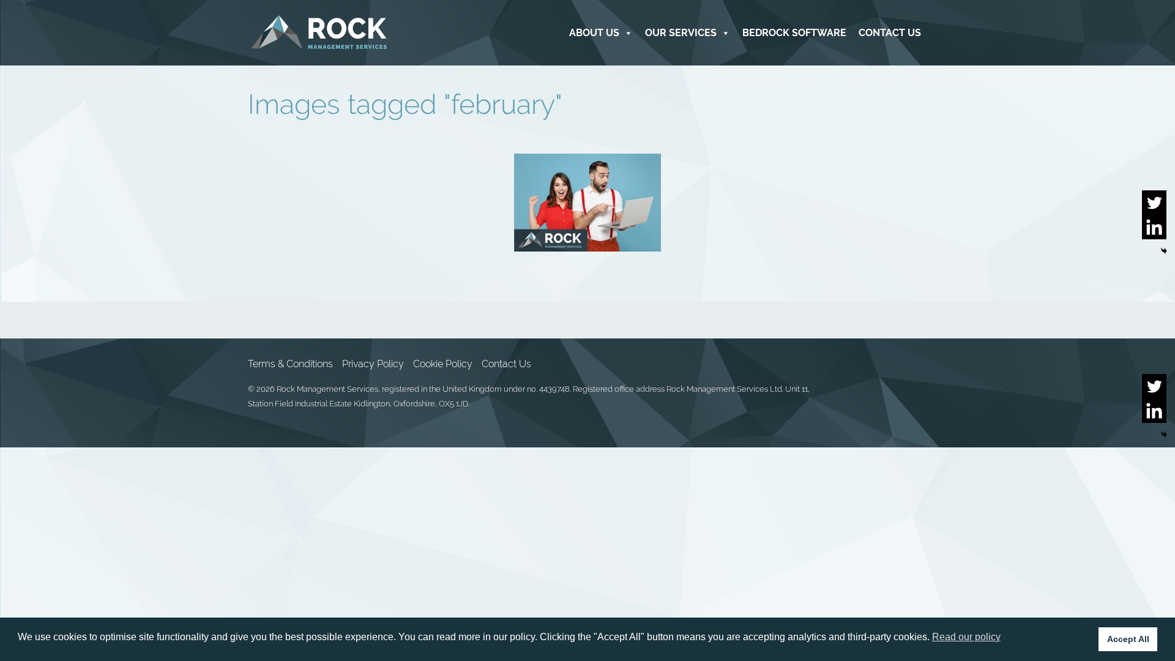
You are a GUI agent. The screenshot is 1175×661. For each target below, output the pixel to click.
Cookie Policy (442, 364)
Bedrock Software (794, 33)
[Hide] (1164, 251)
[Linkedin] (1154, 227)
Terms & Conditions (290, 364)
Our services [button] (681, 33)
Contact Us (890, 33)
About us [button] (594, 33)
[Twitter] (1154, 202)
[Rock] (319, 32)
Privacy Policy (373, 364)
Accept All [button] (1128, 639)
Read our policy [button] (966, 637)
